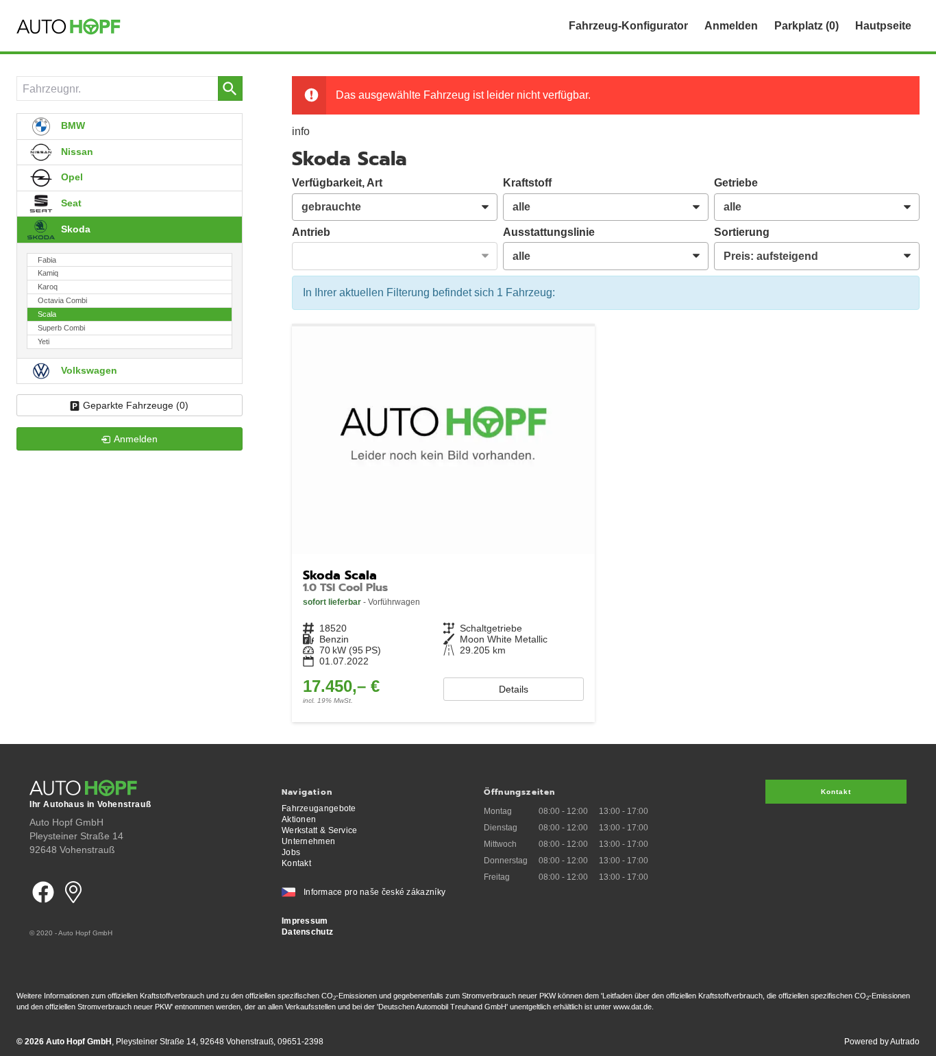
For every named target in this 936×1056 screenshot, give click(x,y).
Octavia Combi (62, 300)
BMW (71, 125)
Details (513, 689)
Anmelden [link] (136, 438)
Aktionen (299, 819)
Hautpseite (883, 26)
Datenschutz (307, 932)
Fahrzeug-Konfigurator (628, 26)
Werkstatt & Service (320, 830)
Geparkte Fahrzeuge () (135, 405)
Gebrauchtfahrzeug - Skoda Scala (443, 524)
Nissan (75, 151)
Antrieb (311, 232)
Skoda (74, 229)
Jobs (291, 852)
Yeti (43, 341)
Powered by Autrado (882, 1041)
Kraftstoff (527, 183)
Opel (70, 176)
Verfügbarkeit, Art (337, 183)
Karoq (48, 287)
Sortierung (741, 232)
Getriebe (736, 183)
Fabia (47, 260)
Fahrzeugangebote (319, 808)
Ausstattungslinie (549, 232)
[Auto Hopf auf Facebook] (43, 907)
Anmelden (731, 26)
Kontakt (296, 863)
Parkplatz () (806, 26)
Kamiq (48, 273)
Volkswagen (87, 370)
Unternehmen (308, 841)
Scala (47, 314)
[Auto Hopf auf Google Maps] (73, 907)
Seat (70, 202)
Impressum (305, 921)
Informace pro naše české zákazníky (374, 892)
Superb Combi (61, 328)
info (301, 131)
